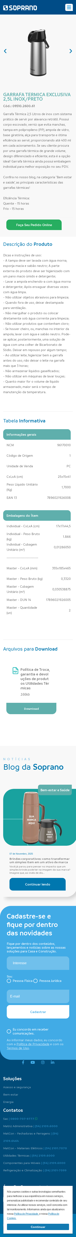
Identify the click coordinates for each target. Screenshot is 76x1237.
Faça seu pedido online (34, 225)
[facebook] (23, 1062)
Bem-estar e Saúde (55, 790)
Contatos (13, 1110)
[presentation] (5, 50)
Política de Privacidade (32, 1044)
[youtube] (33, 1062)
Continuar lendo (37, 884)
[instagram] (43, 1062)
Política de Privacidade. (26, 1213)
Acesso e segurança (17, 1087)
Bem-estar (10, 1094)
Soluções (12, 1078)
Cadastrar (38, 1012)
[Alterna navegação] (69, 7)
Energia (8, 1102)
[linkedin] (52, 1062)
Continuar (38, 1227)
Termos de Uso (18, 1048)
